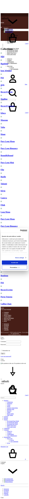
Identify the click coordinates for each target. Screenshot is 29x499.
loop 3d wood (6, 71)
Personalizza (13, 267)
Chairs (8, 405)
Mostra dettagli (19, 257)
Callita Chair (6, 304)
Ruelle (3, 177)
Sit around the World (12, 51)
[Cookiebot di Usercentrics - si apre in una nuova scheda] (20, 231)
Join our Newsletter (9, 318)
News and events (11, 54)
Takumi (4, 184)
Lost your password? (6, 356)
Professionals (7, 437)
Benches (9, 411)
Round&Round (7, 155)
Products (6, 400)
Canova (4, 198)
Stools (8, 406)
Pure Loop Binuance (9, 148)
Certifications (10, 61)
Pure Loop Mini (7, 162)
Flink (3, 205)
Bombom (4, 64)
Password (3, 344)
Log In (12, 67)
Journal (6, 47)
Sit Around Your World (13, 48)
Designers (9, 403)
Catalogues (7, 56)
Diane (3, 134)
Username (3, 341)
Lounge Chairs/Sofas (12, 408)
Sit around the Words (12, 422)
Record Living (7, 92)
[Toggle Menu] (1, 27)
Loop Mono (5, 212)
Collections (10, 29)
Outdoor (6, 416)
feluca (3, 113)
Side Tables (10, 415)
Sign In (2, 485)
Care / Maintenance (12, 63)
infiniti (2, 22)
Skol (2, 57)
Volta (3, 127)
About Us (9, 58)
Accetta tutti (14, 262)
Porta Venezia (6, 297)
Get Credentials (14, 69)
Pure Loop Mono (8, 141)
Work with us (7, 319)
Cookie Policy (7, 316)
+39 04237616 (15, 333)
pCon (5, 321)
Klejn (3, 191)
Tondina (4, 99)
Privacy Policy (7, 315)
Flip (2, 170)
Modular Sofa (10, 409)
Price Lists (9, 66)
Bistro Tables (10, 413)
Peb (2, 78)
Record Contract (8, 106)
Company (6, 57)
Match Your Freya (11, 53)
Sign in (3, 353)
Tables (8, 412)
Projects (6, 45)
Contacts (9, 60)
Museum (4, 120)
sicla (2, 85)
